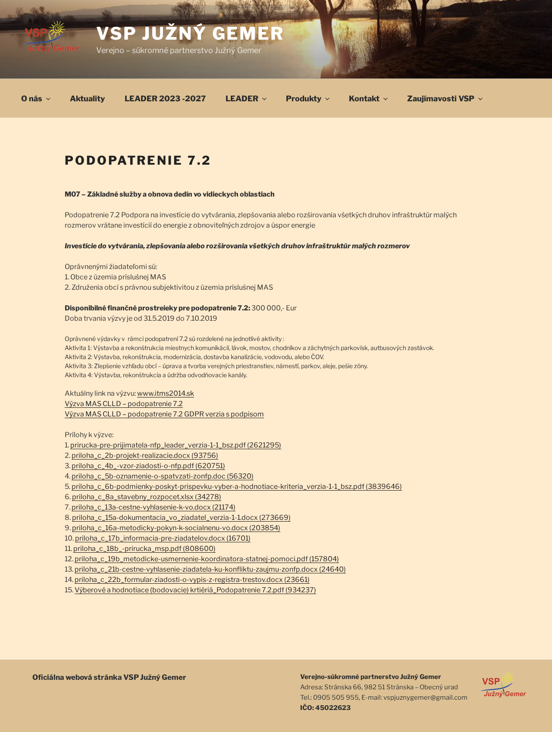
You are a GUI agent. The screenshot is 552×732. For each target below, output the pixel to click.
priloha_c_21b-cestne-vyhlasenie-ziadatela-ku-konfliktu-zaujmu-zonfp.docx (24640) (210, 569)
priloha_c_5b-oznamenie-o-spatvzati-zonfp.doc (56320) (163, 476)
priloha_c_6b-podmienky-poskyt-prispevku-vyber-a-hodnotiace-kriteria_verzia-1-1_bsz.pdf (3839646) (237, 486)
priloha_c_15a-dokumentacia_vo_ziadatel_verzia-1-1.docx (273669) (181, 517)
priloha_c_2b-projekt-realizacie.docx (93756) (145, 455)
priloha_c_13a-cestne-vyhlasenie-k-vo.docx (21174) (153, 507)
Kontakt (364, 98)
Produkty (303, 98)
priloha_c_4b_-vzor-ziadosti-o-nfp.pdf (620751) (148, 466)
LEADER (242, 98)
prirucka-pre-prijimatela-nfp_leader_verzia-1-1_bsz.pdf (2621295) (175, 445)
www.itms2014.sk (165, 393)
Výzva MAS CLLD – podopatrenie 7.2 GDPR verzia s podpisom (164, 414)
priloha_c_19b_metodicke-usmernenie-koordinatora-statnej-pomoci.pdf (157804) (207, 559)
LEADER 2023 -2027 (165, 98)
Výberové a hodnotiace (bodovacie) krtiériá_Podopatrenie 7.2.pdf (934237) (195, 590)
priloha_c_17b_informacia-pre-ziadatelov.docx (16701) (163, 538)
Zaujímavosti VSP (440, 98)
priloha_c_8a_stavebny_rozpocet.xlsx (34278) (146, 497)
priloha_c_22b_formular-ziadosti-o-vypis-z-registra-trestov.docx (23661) (192, 580)
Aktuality (87, 98)
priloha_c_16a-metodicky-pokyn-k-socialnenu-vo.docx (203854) (176, 528)
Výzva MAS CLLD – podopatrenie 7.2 (124, 404)
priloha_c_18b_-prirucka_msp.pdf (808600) (144, 548)
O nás (31, 98)
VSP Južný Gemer (190, 33)
